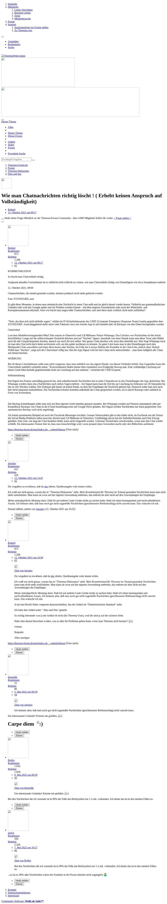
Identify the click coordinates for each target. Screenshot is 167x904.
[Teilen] (2, 221)
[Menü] (2, 36)
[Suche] (2, 119)
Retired (11, 209)
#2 (15, 481)
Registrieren (14, 44)
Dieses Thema (15, 133)
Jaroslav (40, 509)
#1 (15, 265)
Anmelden (13, 41)
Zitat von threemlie (24, 788)
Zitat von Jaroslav (23, 570)
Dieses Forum (15, 136)
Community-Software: (22, 901)
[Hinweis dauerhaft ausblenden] (2, 218)
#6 (15, 850)
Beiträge (12, 256)
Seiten (11, 144)
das (46, 486)
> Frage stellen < (122, 218)
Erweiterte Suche (16, 153)
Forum (11, 147)
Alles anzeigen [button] (22, 637)
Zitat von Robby (22, 860)
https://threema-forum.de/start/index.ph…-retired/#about (36, 429)
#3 (15, 560)
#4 (15, 694)
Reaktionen (14, 251)
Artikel (11, 141)
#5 (15, 777)
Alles (10, 127)
